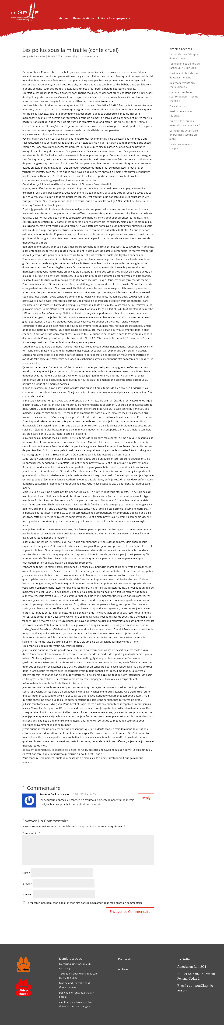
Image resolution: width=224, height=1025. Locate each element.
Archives (123, 969)
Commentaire (31, 833)
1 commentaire (89, 56)
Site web (27, 894)
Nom (26, 872)
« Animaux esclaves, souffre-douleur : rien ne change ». (183, 96)
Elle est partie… (178, 106)
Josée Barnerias (36, 56)
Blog (75, 56)
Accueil (64, 18)
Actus (68, 56)
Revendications (83, 18)
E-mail (27, 883)
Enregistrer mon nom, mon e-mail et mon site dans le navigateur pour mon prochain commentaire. (85, 902)
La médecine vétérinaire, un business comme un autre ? (183, 135)
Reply (146, 797)
